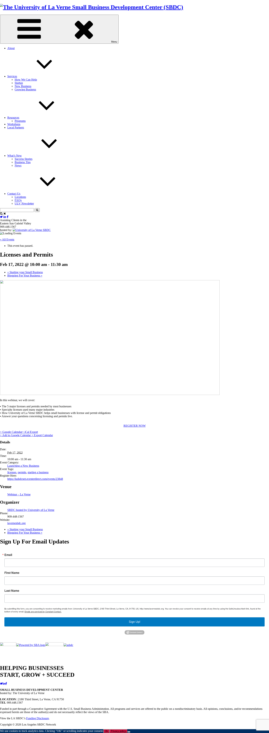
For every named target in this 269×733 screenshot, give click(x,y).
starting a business (38, 472)
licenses (11, 472)
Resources (13, 117)
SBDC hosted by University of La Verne (30, 510)
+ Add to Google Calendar (15, 435)
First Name (11, 572)
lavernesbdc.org (16, 523)
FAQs (18, 200)
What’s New (14, 155)
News (18, 165)
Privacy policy (118, 731)
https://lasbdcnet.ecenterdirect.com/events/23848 (35, 478)
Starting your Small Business (25, 272)
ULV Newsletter (24, 203)
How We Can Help (26, 79)
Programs (20, 120)
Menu (114, 41)
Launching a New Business (23, 465)
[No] (128, 731)
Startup (19, 82)
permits (22, 472)
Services (12, 76)
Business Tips (23, 162)
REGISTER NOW (135, 425)
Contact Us (13, 193)
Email (8, 554)
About (11, 48)
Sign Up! (134, 621)
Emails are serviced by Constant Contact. (43, 611)
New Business (23, 86)
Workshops (13, 124)
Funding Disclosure (37, 718)
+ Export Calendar (42, 435)
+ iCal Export (30, 431)
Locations (20, 196)
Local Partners (15, 127)
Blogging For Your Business (24, 275)
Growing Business (25, 89)
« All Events (7, 239)
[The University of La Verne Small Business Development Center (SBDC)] (91, 7)
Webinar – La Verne (19, 494)
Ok (106, 731)
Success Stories (23, 158)
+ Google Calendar (11, 431)
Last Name (11, 590)
